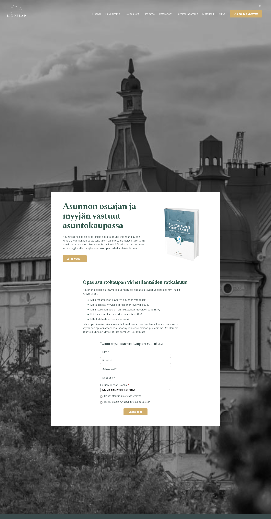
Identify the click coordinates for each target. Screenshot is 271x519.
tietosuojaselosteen (140, 402)
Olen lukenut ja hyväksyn (127, 402)
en (260, 5)
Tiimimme (149, 13)
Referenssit (165, 13)
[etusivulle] (17, 11)
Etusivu (96, 13)
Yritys (222, 13)
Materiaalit (208, 13)
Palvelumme (112, 13)
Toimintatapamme (187, 13)
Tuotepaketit (131, 13)
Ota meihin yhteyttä (245, 13)
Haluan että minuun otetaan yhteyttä (122, 396)
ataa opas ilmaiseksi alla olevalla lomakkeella (111, 324)
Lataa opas (73, 258)
